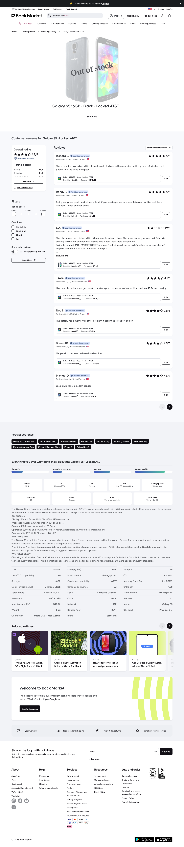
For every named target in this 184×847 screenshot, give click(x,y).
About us (16, 776)
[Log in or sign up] (163, 16)
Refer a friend (73, 776)
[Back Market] (27, 15)
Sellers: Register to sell (77, 803)
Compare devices (102, 780)
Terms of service (129, 776)
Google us (54, 699)
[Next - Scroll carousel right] (169, 626)
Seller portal (72, 807)
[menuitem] (57, 23)
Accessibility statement (22, 788)
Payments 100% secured (78, 815)
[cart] (169, 16)
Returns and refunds (48, 788)
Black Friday (99, 792)
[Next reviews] (169, 407)
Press (14, 780)
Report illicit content (131, 802)
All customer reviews (103, 784)
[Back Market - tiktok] (20, 800)
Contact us (44, 776)
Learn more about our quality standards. (133, 560)
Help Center (44, 780)
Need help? (133, 15)
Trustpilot (16, 796)
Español (169, 9)
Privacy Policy (128, 798)
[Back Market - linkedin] (14, 807)
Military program (74, 799)
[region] (92, 651)
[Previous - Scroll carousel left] (162, 626)
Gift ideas (98, 788)
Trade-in (70, 788)
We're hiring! (17, 792)
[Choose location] (152, 9)
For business (150, 15)
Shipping (43, 784)
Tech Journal (100, 776)
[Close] (180, 3)
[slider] (14, 214)
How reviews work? (24, 187)
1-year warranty (73, 780)
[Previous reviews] (162, 407)
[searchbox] (77, 15)
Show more (62, 255)
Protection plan (73, 784)
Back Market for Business (78, 811)
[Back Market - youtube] (26, 800)
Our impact (17, 784)
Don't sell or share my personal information (131, 792)
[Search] (49, 15)
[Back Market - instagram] (14, 800)
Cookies (125, 787)
